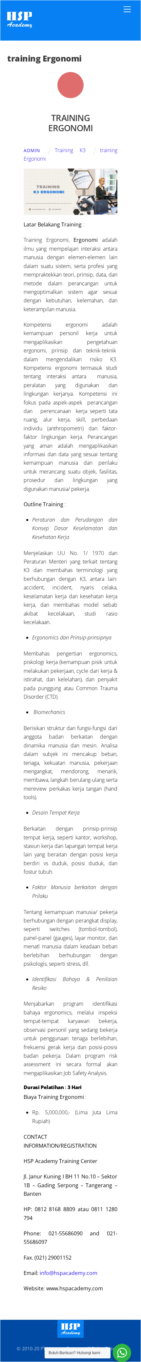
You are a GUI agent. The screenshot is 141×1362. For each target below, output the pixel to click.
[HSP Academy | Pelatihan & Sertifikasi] (19, 28)
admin (32, 150)
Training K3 (70, 150)
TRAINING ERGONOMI (70, 123)
